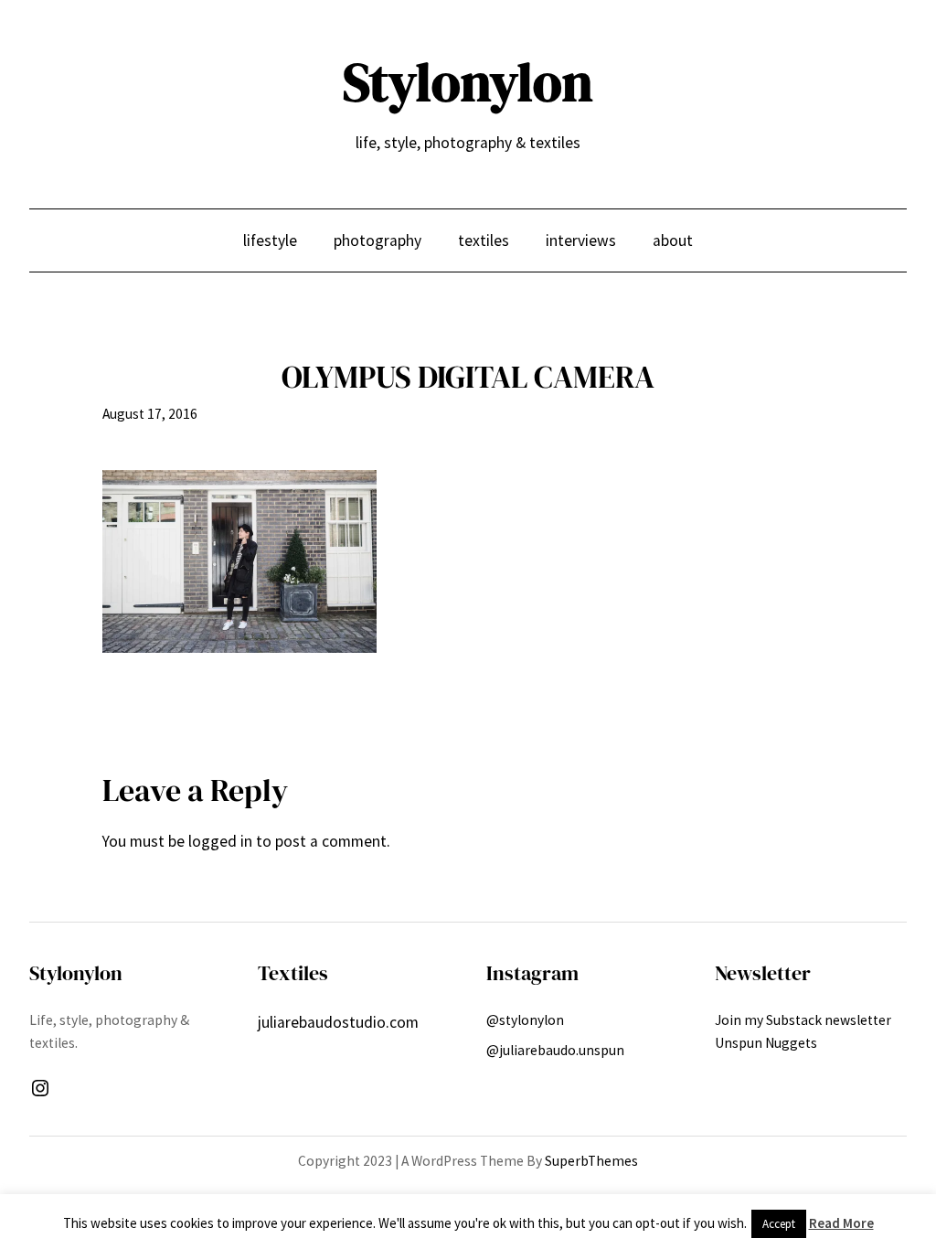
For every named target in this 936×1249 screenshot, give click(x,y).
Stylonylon (468, 82)
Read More (841, 1223)
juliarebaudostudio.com (338, 1022)
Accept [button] (778, 1224)
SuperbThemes (591, 1160)
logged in (220, 841)
